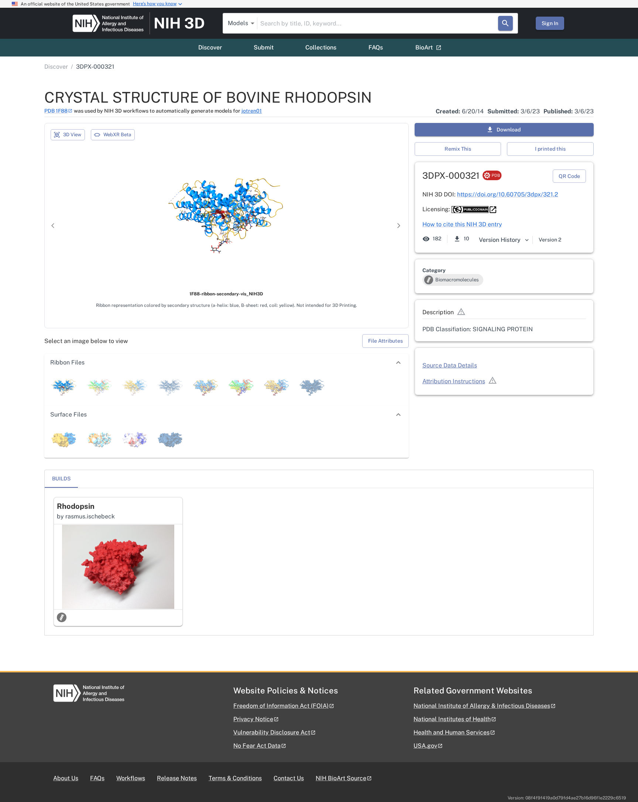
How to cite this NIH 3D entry (462, 224)
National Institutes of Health (452, 719)
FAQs (375, 47)
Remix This (458, 149)
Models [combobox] (238, 23)
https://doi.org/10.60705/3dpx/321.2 (507, 194)
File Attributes (385, 341)
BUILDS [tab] (61, 478)
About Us (65, 778)
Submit (264, 47)
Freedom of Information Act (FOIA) (281, 705)
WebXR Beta (117, 134)
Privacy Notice (253, 719)
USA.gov (425, 745)
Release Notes (177, 778)
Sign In (550, 23)
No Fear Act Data (257, 745)
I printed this (550, 149)
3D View (72, 134)
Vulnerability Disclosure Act (271, 732)
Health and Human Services (452, 732)
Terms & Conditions (235, 778)
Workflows (130, 778)
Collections (320, 47)
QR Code (569, 176)
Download (509, 130)
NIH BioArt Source (341, 778)
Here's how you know (154, 3)
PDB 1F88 (56, 111)
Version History (500, 239)
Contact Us (289, 778)
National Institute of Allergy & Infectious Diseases (482, 705)
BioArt (424, 47)
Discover (210, 47)
